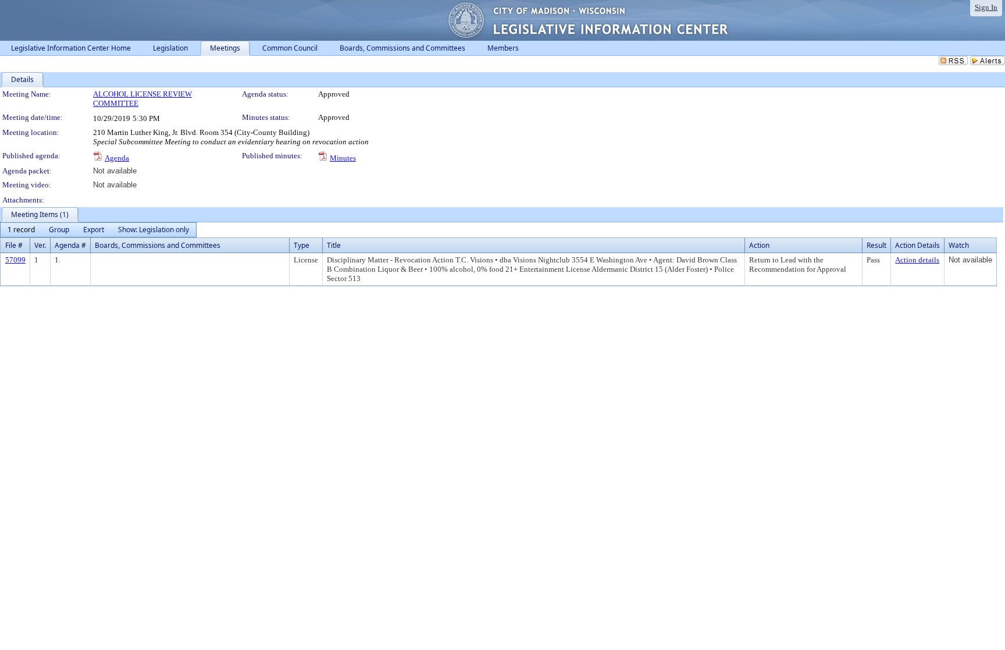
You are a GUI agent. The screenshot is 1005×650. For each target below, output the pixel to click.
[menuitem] (21, 230)
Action (759, 245)
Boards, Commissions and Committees (157, 245)
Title (334, 245)
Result (876, 245)
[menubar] (98, 229)
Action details (917, 259)
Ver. (40, 245)
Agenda (117, 158)
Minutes (343, 158)
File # (14, 245)
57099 (15, 259)
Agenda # (70, 245)
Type (301, 245)
